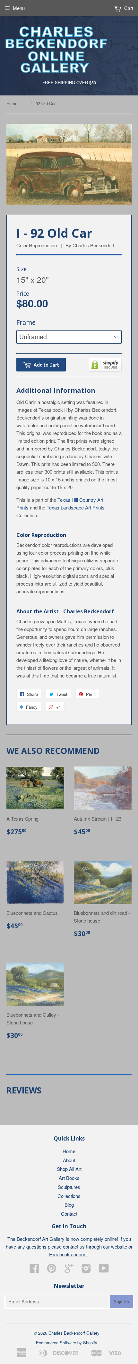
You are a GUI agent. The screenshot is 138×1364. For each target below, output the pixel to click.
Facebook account (68, 1254)
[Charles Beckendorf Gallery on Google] (69, 1270)
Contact (69, 1213)
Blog (69, 1204)
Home (11, 103)
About (69, 1160)
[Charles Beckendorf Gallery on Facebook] (34, 1270)
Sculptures (69, 1186)
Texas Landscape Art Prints (76, 507)
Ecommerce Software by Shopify (66, 1342)
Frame (26, 322)
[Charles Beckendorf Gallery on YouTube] (104, 1270)
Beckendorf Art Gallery (41, 1238)
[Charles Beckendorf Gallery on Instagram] (86, 1270)
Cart (128, 8)
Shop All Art (69, 1168)
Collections (69, 1195)
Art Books (69, 1177)
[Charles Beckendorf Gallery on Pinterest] (51, 1270)
